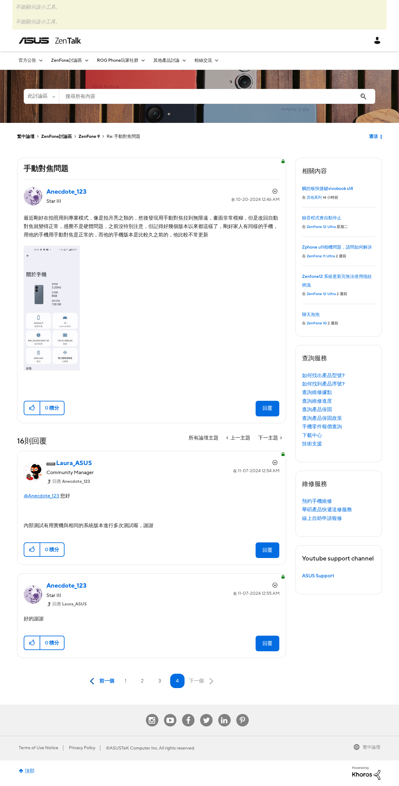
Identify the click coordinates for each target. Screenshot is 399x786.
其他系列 (314, 197)
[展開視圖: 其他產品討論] (184, 60)
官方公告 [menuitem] (27, 60)
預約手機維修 (317, 501)
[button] (32, 408)
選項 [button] (373, 136)
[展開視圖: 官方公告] (41, 60)
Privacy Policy (82, 748)
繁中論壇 (26, 136)
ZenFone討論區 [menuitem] (66, 60)
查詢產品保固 (317, 409)
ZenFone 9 (89, 136)
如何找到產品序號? (323, 384)
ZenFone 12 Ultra (321, 227)
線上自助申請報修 (322, 518)
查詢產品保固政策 (322, 418)
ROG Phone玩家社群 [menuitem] (117, 60)
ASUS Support (318, 576)
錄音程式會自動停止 (321, 218)
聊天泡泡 (311, 315)
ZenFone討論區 (56, 136)
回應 (71, 481)
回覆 (267, 408)
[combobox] (217, 96)
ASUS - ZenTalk (50, 40)
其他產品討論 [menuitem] (166, 60)
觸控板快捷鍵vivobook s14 (327, 189)
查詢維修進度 (317, 401)
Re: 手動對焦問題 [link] (123, 136)
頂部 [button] (30, 771)
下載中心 (312, 435)
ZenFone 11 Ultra (321, 256)
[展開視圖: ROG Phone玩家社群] (143, 60)
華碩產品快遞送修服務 (327, 510)
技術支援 (312, 444)
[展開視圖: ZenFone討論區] (87, 60)
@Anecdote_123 (41, 496)
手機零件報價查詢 (322, 427)
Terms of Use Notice (38, 748)
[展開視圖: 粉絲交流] (217, 60)
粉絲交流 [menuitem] (203, 60)
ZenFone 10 (317, 323)
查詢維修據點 (317, 392)
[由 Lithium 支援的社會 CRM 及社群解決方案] (366, 773)
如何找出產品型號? (323, 375)
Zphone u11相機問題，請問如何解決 (337, 247)
